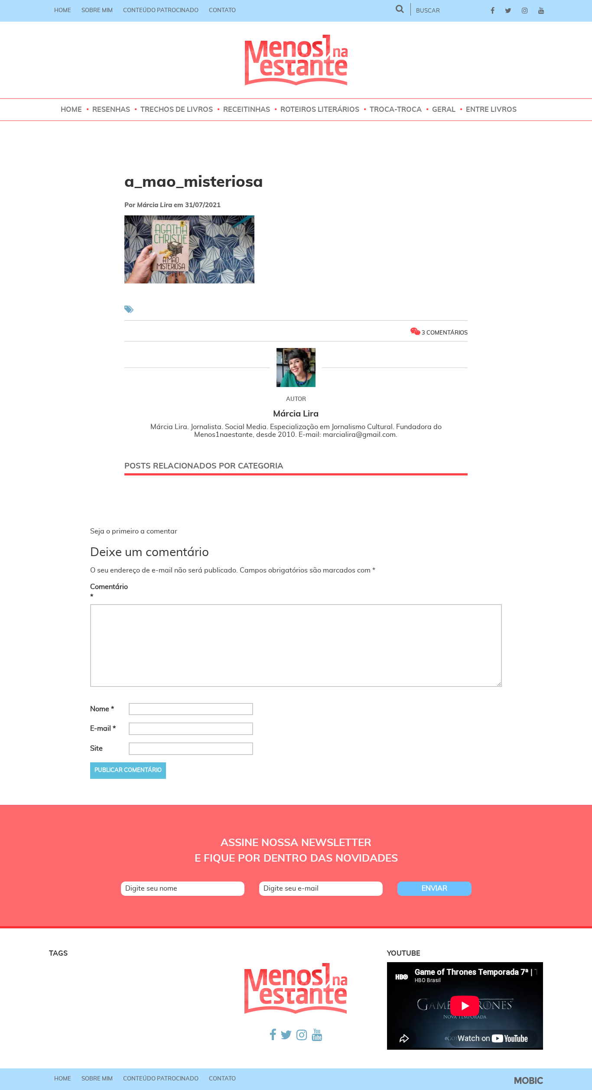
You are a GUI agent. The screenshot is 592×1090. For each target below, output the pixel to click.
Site (96, 748)
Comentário (108, 591)
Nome (102, 709)
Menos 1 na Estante (296, 60)
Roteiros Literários (319, 109)
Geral (443, 109)
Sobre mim (97, 10)
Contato (222, 10)
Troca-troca (396, 109)
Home (62, 10)
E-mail (103, 728)
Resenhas (111, 109)
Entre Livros (491, 109)
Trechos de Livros (176, 109)
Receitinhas (246, 109)
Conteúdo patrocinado (160, 10)
